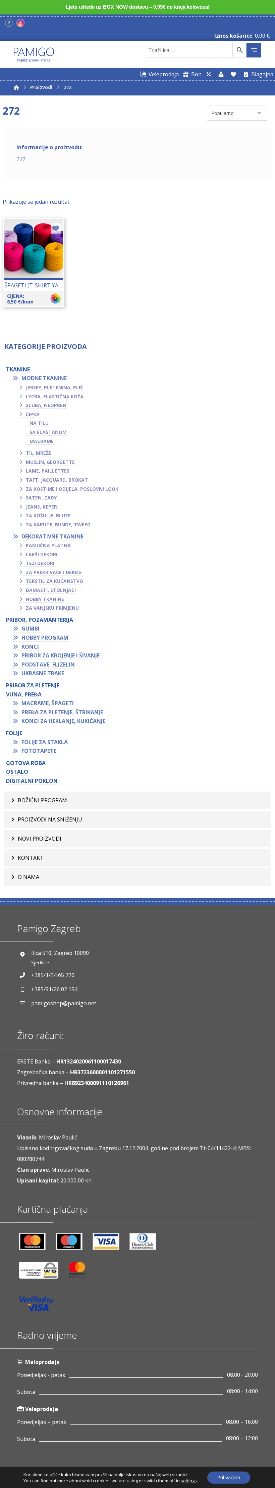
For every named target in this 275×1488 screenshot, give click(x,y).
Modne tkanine (44, 378)
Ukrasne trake (42, 673)
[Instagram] (20, 23)
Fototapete (38, 751)
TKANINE (18, 369)
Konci (30, 646)
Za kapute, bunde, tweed (58, 524)
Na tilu (39, 423)
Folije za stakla (44, 742)
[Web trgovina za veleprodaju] (208, 74)
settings (189, 1481)
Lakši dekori (41, 554)
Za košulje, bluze (48, 515)
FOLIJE (14, 733)
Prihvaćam (228, 1477)
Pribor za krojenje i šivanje (60, 655)
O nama (28, 877)
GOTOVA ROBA (26, 763)
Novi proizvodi (39, 838)
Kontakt (31, 857)
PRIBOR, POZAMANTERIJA (39, 620)
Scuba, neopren (46, 405)
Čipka (33, 414)
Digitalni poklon (32, 781)
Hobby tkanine (45, 599)
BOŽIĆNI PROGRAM (42, 800)
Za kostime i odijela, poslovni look (72, 489)
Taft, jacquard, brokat (57, 480)
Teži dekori (40, 563)
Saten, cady (41, 497)
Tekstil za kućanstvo (54, 581)
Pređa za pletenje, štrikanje (62, 712)
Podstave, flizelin (48, 664)
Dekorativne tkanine (52, 536)
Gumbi (30, 628)
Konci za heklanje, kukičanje (63, 721)
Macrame (42, 441)
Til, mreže (38, 453)
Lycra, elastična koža (55, 396)
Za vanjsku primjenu (52, 608)
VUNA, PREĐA (24, 694)
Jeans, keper (41, 507)
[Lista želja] (233, 74)
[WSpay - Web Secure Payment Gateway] (42, 1272)
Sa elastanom (48, 432)
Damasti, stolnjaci (51, 590)
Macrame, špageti (47, 703)
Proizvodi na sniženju (50, 819)
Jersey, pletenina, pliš (54, 387)
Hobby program (44, 637)
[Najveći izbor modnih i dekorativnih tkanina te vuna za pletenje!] (34, 55)
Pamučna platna (48, 545)
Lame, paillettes (47, 471)
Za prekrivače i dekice (54, 572)
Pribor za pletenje (32, 685)
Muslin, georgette (50, 462)
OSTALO (17, 771)
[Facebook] (9, 23)
